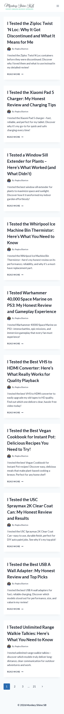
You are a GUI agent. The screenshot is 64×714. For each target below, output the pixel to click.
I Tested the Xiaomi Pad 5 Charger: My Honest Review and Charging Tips (31, 98)
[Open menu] (57, 6)
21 (34, 686)
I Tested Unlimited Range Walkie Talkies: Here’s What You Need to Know (30, 633)
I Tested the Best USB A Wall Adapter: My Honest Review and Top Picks (31, 570)
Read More (15, 74)
